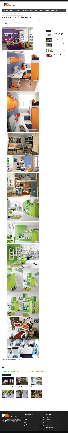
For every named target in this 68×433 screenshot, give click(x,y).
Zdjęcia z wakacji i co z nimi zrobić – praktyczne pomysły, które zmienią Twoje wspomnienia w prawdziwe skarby (36, 387)
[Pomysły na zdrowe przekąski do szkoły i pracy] (49, 55)
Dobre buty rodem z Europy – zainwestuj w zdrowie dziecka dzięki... (58, 34)
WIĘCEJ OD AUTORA (14, 375)
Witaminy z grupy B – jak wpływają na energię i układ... (59, 44)
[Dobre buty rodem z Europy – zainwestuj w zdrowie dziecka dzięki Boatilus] (49, 35)
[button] (64, 10)
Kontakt (48, 417)
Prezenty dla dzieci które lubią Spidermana (10, 371)
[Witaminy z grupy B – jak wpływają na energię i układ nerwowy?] (49, 45)
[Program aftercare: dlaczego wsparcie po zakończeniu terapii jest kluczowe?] (49, 50)
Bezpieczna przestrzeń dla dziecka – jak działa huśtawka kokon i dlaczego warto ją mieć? (22, 400)
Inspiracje (6, 10)
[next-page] (4, 403)
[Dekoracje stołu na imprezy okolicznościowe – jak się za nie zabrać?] (8, 394)
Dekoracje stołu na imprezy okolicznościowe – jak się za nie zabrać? (7, 400)
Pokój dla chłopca (19, 397)
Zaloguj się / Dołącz (14, 0)
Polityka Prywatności (49, 427)
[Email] (19, 23)
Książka (51, 10)
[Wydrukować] (22, 23)
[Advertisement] (23, 363)
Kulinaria (17, 10)
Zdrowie (30, 10)
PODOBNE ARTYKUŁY (6, 375)
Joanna (5, 19)
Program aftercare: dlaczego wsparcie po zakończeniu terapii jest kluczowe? (58, 50)
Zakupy (48, 419)
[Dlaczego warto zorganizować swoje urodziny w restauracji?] (37, 394)
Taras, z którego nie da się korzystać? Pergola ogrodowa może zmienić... (58, 39)
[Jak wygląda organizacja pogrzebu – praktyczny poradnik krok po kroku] (22, 381)
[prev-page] (2, 403)
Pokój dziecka (24, 10)
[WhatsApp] (17, 23)
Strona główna (4, 13)
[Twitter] (12, 23)
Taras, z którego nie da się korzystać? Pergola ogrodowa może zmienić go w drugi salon (8, 387)
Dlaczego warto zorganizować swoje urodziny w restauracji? (37, 399)
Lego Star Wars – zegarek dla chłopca (36, 371)
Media (56, 10)
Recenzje (46, 10)
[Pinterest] (15, 23)
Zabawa (36, 10)
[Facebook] (10, 23)
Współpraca (49, 420)
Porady (41, 10)
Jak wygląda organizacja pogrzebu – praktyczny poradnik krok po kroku (22, 386)
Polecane (11, 10)
